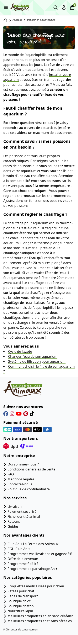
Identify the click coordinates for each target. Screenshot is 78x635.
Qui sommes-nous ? (23, 464)
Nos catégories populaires (27, 577)
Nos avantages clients (24, 535)
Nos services (15, 497)
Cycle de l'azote (20, 351)
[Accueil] (5, 20)
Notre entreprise (19, 455)
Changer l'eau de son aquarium (32, 356)
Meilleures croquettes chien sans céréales (40, 616)
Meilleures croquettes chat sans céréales (39, 621)
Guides (13, 526)
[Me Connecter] (63, 7)
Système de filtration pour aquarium (37, 361)
